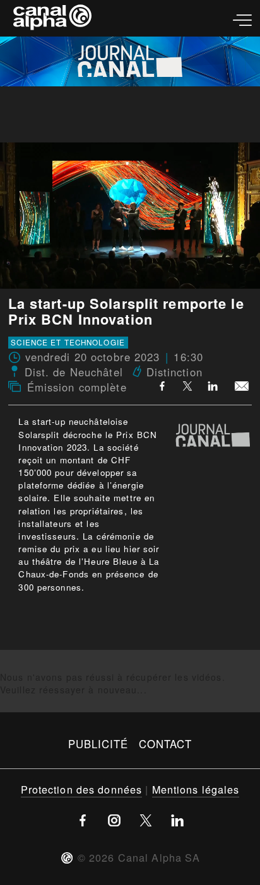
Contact (165, 743)
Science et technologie (68, 342)
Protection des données (82, 789)
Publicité (98, 743)
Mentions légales (196, 789)
